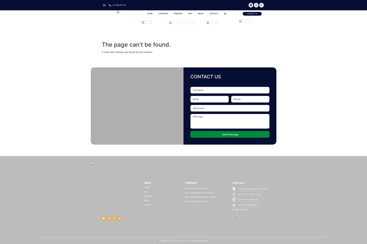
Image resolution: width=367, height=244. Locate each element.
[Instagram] (256, 5)
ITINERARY (178, 13)
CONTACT (213, 13)
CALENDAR (163, 13)
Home (150, 13)
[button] (252, 14)
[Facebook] (251, 5)
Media (200, 13)
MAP (190, 13)
